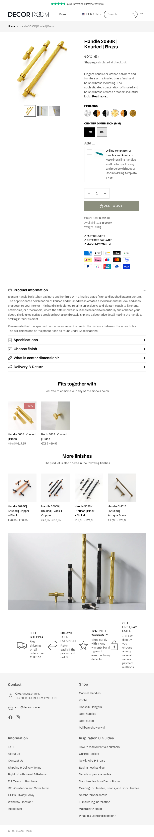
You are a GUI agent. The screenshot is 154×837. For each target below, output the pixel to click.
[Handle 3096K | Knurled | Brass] (114, 113)
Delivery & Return (29, 367)
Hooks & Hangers (90, 707)
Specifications (26, 340)
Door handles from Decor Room (99, 781)
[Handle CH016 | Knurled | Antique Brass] (133, 113)
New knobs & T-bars (92, 760)
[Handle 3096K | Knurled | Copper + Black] (124, 113)
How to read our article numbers (99, 747)
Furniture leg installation (94, 802)
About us (14, 753)
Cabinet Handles (90, 693)
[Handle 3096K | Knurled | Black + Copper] (96, 113)
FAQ (11, 747)
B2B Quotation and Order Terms (29, 788)
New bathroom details (93, 795)
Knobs (83, 700)
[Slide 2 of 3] (42, 111)
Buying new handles (92, 767)
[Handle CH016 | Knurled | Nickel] (87, 113)
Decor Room (24, 831)
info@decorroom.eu (28, 707)
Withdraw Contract (20, 802)
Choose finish (25, 349)
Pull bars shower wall (92, 727)
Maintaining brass (90, 808)
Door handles (87, 713)
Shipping (90, 62)
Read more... (100, 96)
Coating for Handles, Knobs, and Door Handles (109, 788)
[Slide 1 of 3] (29, 111)
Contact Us (15, 760)
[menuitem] (62, 14)
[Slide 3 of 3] (54, 111)
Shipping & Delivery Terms (24, 767)
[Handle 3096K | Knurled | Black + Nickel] (105, 113)
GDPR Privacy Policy (21, 795)
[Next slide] (141, 423)
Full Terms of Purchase (22, 781)
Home (11, 26)
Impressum (15, 808)
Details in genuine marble (95, 774)
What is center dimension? (36, 358)
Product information (31, 290)
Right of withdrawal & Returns (27, 774)
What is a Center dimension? (97, 815)
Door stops (86, 720)
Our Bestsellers (89, 753)
